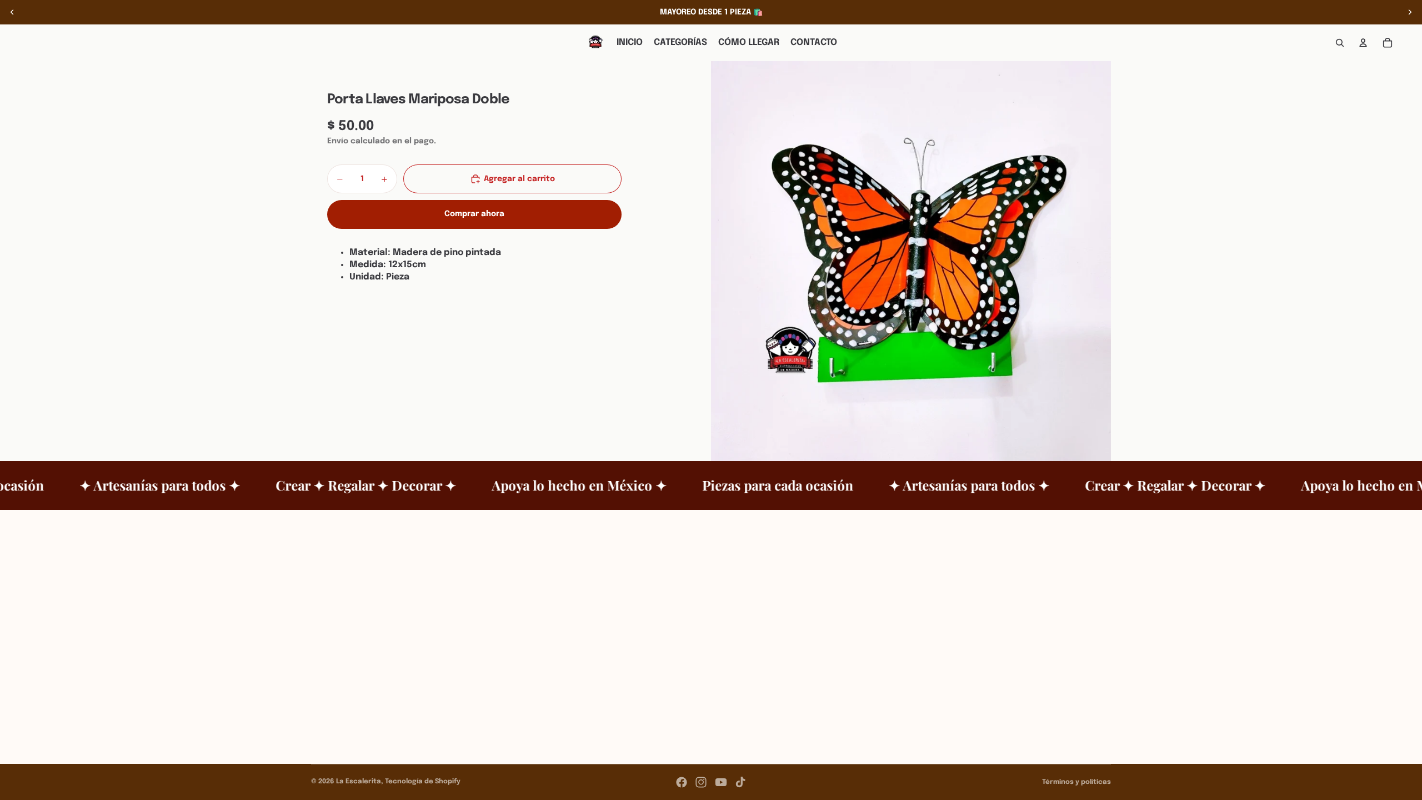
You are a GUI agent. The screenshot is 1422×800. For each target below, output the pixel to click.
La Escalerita (358, 781)
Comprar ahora (474, 214)
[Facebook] (681, 782)
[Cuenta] (1363, 43)
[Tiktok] (740, 782)
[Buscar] (1340, 43)
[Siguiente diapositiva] (1410, 12)
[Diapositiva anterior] (12, 12)
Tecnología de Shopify (422, 781)
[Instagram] (701, 782)
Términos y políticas (1076, 782)
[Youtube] (721, 782)
